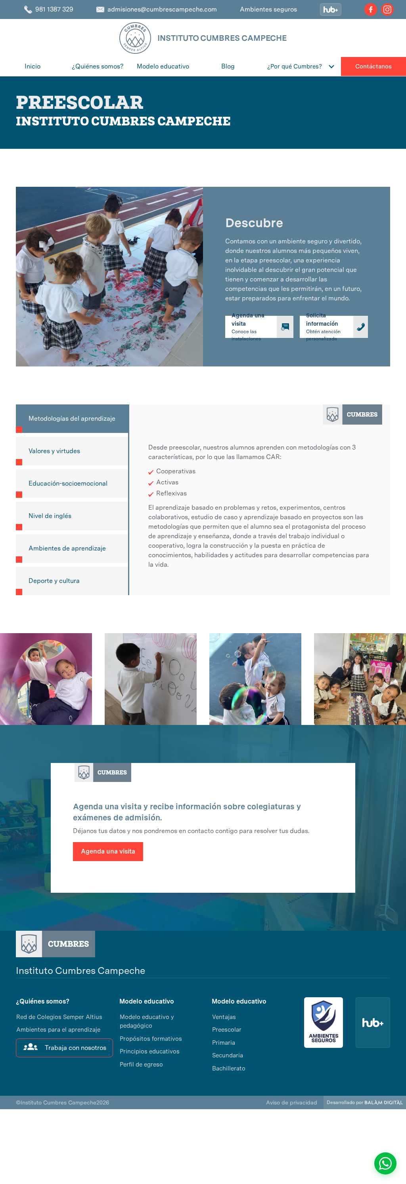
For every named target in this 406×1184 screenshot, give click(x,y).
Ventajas (224, 1017)
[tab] (72, 418)
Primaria (223, 1042)
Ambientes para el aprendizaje (58, 1029)
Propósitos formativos (151, 1038)
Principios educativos (150, 1051)
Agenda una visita (108, 851)
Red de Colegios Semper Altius (59, 1017)
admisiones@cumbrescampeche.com (162, 9)
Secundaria (227, 1055)
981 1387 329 (54, 9)
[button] (301, 66)
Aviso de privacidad (291, 1102)
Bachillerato (228, 1068)
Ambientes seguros (268, 9)
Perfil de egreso (141, 1064)
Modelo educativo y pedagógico (147, 1021)
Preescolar (226, 1029)
